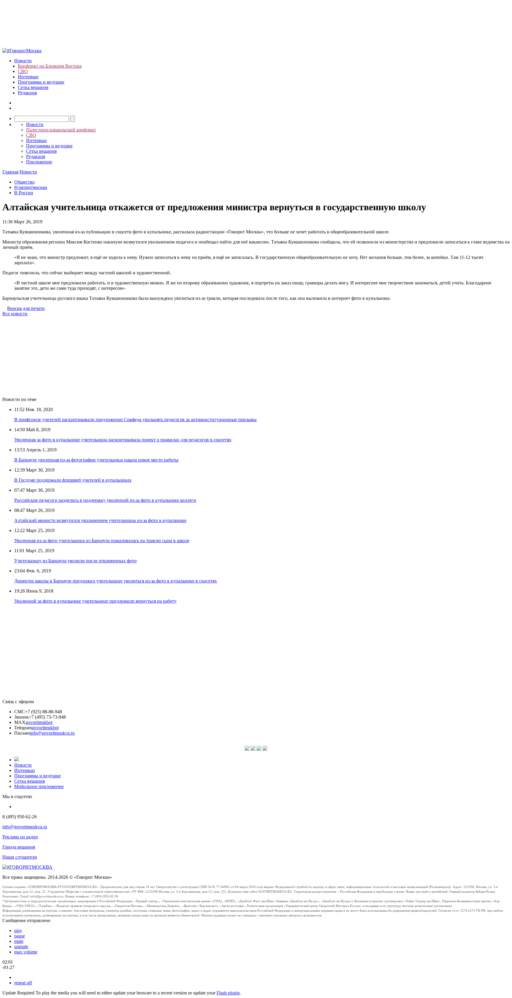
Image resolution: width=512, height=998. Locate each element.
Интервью (28, 76)
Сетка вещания (33, 87)
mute (18, 941)
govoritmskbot (38, 722)
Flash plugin (228, 992)
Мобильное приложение (39, 786)
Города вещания (18, 846)
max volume (25, 951)
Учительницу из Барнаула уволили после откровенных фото (75, 560)
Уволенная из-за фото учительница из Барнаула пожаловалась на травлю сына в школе (101, 540)
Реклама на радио (20, 836)
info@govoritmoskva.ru (52, 733)
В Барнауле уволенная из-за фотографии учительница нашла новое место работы (96, 459)
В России (23, 192)
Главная (10, 171)
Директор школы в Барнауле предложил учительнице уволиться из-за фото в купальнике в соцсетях (115, 580)
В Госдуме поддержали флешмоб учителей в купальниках (73, 480)
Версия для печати (26, 308)
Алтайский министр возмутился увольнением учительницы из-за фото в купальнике (100, 520)
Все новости (15, 313)
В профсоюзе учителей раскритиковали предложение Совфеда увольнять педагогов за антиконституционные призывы (135, 419)
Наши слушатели (19, 856)
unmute (21, 946)
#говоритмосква (30, 187)
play (18, 930)
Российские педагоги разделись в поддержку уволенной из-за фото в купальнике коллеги (105, 500)
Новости (23, 60)
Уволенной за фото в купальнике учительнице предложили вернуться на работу (95, 601)
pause (19, 935)
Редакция (27, 92)
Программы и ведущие (41, 82)
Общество (24, 181)
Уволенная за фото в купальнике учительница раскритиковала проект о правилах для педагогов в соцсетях (122, 439)
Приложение (39, 161)
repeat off (23, 982)
